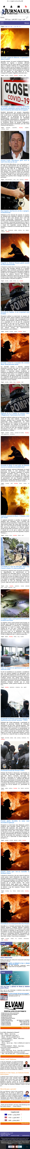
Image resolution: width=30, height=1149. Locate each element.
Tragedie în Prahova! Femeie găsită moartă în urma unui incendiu (15, 263)
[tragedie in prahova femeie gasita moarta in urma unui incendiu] (15, 261)
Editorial (26, 1056)
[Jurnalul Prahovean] (4, 7)
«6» (17, 26)
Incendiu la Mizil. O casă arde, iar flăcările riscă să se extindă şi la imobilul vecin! (15, 466)
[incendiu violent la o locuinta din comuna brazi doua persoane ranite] (15, 361)
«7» (20, 26)
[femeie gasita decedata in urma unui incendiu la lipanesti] (15, 819)
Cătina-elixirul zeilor (6, 957)
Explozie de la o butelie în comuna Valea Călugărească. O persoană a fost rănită (15, 414)
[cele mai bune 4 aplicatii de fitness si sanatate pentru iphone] (15, 985)
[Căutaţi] (27, 18)
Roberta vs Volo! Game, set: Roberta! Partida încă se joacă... (14, 1073)
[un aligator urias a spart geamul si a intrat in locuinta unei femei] (15, 617)
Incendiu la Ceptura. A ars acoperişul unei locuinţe (15, 312)
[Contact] (19, 7)
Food (3, 943)
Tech (3, 972)
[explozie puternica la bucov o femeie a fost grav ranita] (15, 514)
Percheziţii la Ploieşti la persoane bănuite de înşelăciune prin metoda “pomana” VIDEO (15, 719)
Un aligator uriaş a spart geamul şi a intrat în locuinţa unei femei (15, 619)
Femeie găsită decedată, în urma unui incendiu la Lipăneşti (15, 821)
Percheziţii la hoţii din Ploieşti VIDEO (12, 770)
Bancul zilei (25, 1028)
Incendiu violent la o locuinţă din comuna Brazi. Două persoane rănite (15, 363)
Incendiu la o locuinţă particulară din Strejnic (15, 923)
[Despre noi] (11, 7)
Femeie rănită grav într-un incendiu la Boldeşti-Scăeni (15, 872)
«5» (15, 26)
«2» (9, 26)
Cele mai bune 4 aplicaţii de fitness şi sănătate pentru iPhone (15, 987)
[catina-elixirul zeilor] (15, 956)
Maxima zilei (25, 1102)
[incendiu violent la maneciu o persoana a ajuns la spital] (15, 56)
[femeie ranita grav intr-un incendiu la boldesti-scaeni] (15, 870)
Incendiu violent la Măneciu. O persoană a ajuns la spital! (15, 58)
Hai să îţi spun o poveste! (8, 1089)
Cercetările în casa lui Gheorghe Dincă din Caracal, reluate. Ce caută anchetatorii (15, 567)
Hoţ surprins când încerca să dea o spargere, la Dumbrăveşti (15, 211)
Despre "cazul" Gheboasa (8, 1059)
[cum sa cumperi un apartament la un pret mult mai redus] (15, 666)
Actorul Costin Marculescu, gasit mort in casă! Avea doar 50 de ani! (15, 161)
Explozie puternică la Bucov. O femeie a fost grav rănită (15, 516)
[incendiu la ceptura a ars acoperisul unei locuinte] (15, 310)
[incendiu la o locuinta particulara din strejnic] (15, 922)
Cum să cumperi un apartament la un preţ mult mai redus (15, 668)
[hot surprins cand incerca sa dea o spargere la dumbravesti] (15, 209)
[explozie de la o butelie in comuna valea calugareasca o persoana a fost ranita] (15, 411)
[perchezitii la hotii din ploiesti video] (15, 769)
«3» (11, 26)
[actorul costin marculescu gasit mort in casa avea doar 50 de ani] (15, 158)
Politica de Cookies (5, 1142)
